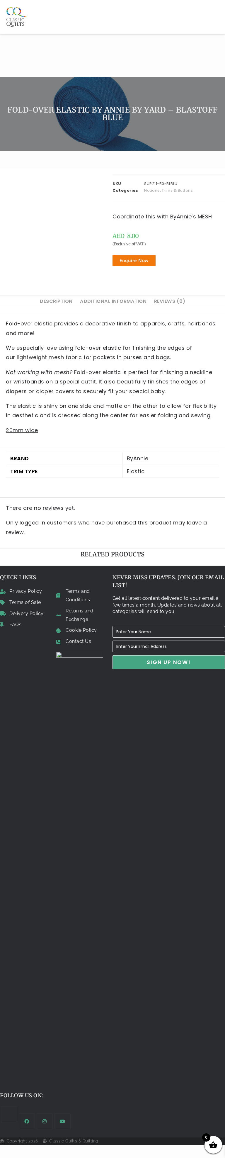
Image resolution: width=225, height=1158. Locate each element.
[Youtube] (62, 1121)
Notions (152, 190)
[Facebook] (27, 1121)
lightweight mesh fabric (49, 357)
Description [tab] (56, 301)
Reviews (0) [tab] (169, 301)
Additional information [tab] (113, 301)
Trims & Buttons (177, 190)
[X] (9, 1114)
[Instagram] (45, 1121)
